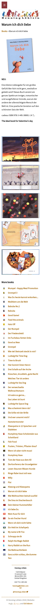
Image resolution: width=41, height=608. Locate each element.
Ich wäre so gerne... (16, 395)
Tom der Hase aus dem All (19, 459)
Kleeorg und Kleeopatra (19, 486)
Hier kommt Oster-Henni (19, 364)
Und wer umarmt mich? (18, 417)
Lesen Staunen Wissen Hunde (21, 468)
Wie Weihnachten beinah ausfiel (22, 495)
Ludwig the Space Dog (18, 403)
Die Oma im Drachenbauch (20, 500)
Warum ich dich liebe (17, 491)
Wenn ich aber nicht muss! (20, 450)
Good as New (14, 342)
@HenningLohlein (19, 592)
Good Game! (13, 315)
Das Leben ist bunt (16, 399)
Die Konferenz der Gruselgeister (22, 464)
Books (4, 31)
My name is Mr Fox (16, 531)
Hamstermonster (16, 421)
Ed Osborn (28, 603)
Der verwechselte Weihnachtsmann (16, 389)
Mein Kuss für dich (16, 513)
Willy (10, 477)
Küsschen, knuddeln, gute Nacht (23, 374)
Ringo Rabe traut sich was (19, 473)
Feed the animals (16, 319)
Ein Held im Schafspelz (18, 527)
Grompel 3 (12, 292)
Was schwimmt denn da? (19, 408)
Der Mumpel (13, 328)
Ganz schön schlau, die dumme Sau (22, 556)
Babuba (11, 310)
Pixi (9, 482)
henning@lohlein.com (20, 586)
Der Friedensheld (16, 333)
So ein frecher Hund (17, 518)
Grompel (12, 346)
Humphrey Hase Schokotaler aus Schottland (23, 435)
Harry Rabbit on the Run (19, 545)
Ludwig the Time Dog (17, 355)
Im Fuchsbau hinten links (19, 337)
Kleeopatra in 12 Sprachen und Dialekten (22, 428)
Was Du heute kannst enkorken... (23, 297)
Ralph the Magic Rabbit (18, 540)
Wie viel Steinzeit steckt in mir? (22, 351)
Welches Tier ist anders (18, 378)
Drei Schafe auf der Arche (19, 369)
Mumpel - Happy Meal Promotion (23, 288)
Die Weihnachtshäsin (17, 550)
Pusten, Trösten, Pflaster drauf (22, 446)
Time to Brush (14, 360)
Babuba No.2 (14, 306)
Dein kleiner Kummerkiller (20, 504)
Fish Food (12, 441)
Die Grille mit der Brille (18, 412)
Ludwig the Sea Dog (17, 382)
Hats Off (11, 324)
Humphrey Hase (15, 455)
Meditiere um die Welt (18, 301)
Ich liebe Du (13, 509)
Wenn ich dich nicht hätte (19, 522)
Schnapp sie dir (15, 536)
